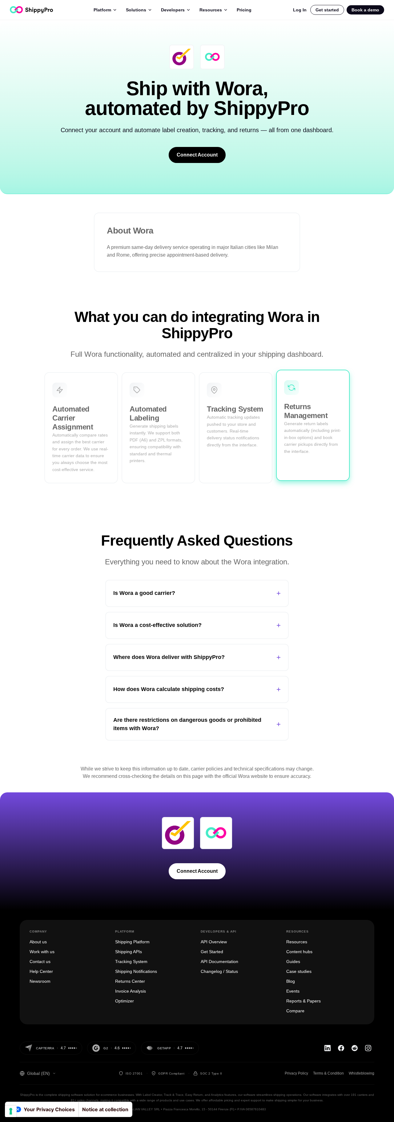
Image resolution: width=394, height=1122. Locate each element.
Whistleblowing (361, 1073)
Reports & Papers (303, 1000)
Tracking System (131, 961)
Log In (300, 9)
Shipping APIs (128, 951)
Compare (295, 1010)
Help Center (41, 971)
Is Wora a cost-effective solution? (196, 625)
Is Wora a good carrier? (196, 593)
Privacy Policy (296, 1073)
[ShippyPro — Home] (31, 9)
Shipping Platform (132, 941)
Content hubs (299, 951)
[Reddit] (354, 1048)
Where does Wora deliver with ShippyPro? (196, 657)
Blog (290, 981)
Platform (102, 9)
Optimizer (124, 1000)
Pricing (244, 9)
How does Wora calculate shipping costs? (196, 689)
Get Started (212, 951)
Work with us (42, 951)
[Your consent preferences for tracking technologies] (11, 1111)
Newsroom (40, 981)
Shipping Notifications (136, 971)
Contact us (40, 961)
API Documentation (219, 961)
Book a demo (365, 9)
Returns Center (130, 981)
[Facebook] (341, 1048)
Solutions (136, 9)
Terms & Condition (328, 1073)
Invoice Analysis (130, 991)
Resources (210, 9)
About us (38, 941)
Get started (327, 9)
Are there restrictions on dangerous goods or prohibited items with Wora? (196, 724)
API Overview (214, 941)
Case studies (299, 971)
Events (293, 991)
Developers (173, 9)
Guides (293, 961)
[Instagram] (368, 1048)
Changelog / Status (219, 971)
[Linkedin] (327, 1048)
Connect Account (197, 154)
